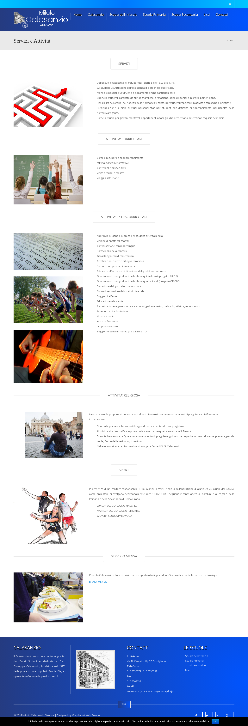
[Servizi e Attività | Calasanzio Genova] (43, 19)
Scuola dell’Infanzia (123, 14)
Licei (207, 14)
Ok (215, 721)
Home (77, 14)
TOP (124, 704)
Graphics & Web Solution (86, 715)
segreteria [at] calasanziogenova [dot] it (150, 691)
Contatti (222, 14)
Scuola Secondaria (184, 14)
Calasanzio (96, 14)
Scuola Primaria (154, 14)
